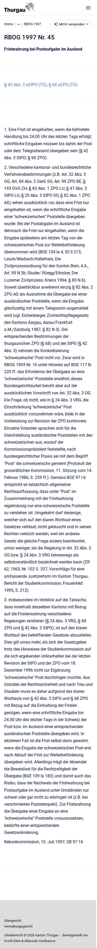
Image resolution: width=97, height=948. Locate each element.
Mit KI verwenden (71, 24)
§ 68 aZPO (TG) (63, 84)
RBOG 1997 (32, 24)
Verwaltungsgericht (18, 926)
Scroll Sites (12, 941)
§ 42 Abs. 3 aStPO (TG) (25, 84)
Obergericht (12, 921)
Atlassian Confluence (39, 941)
